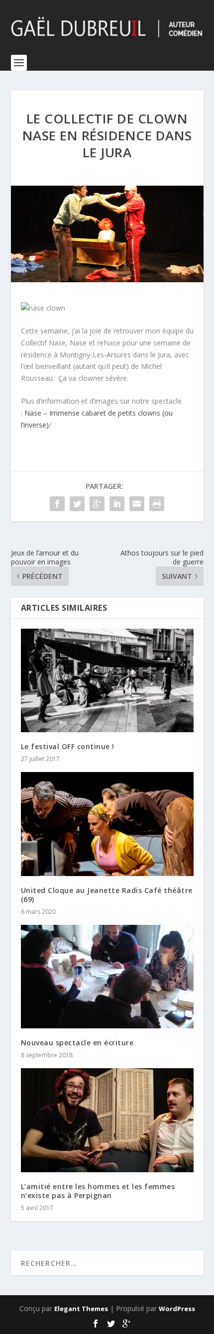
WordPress (177, 1308)
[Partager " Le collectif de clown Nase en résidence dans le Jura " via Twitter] (77, 504)
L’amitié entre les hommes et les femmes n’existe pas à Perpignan (98, 1191)
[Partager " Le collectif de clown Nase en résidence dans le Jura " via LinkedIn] (117, 504)
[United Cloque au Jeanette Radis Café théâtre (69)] (107, 824)
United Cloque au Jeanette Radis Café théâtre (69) (107, 895)
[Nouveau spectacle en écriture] (107, 976)
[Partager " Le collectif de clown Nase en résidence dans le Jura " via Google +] (97, 504)
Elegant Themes (81, 1308)
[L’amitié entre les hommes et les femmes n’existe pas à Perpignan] (107, 1120)
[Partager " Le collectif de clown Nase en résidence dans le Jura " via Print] (157, 504)
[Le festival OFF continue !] (107, 680)
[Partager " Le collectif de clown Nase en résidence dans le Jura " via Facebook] (57, 504)
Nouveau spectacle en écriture (77, 1042)
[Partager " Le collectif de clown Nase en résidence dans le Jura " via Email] (137, 504)
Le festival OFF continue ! (67, 746)
